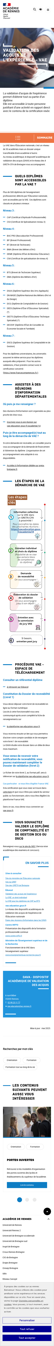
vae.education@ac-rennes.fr (19, 1006)
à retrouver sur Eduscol (17, 686)
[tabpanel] (27, 1149)
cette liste (7, 791)
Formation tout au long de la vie (20, 1067)
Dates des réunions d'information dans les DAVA (25, 920)
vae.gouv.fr (8, 810)
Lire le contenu (27, 1185)
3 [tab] (34, 1200)
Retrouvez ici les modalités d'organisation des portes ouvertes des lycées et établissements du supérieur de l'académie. (26, 1173)
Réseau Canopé (10, 1279)
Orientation (12, 1060)
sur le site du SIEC (27, 846)
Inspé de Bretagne (11, 1246)
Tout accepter (27, 1338)
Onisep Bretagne (10, 1268)
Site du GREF (10, 881)
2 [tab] (27, 1200)
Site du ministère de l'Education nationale (22, 878)
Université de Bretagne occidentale (18, 1235)
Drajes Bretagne (10, 1262)
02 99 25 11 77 (14, 1002)
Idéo (5, 1273)
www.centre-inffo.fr (13, 935)
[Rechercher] (34, 10)
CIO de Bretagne (10, 1257)
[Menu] (48, 10)
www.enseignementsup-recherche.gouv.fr (23, 954)
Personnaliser (27, 1320)
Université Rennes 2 (12, 1230)
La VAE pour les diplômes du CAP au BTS (22, 901)
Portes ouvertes (20, 1160)
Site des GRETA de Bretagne (17, 885)
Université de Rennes (12, 1225)
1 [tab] (19, 1199)
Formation (31, 1060)
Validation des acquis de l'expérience (21, 893)
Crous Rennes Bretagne (13, 1252)
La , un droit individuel (16, 897)
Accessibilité (40, 9)
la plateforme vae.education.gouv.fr (23, 726)
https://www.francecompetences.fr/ (21, 372)
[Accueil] (11, 11)
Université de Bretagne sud (15, 1241)
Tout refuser (27, 1329)
